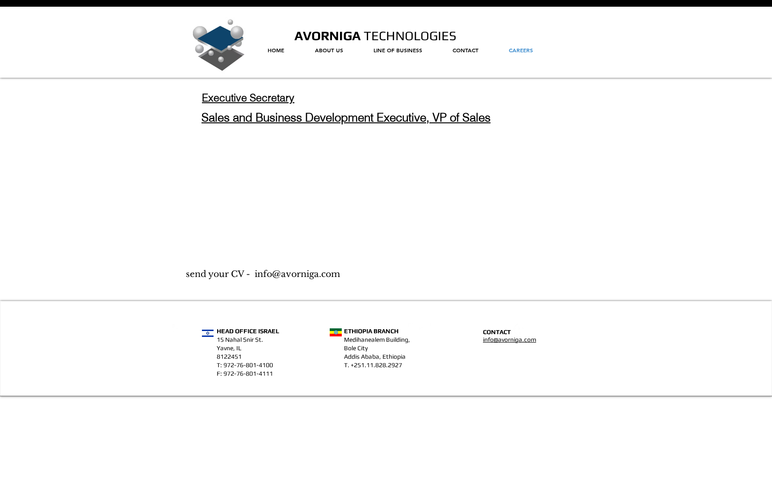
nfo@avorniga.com (510, 339)
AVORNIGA (327, 35)
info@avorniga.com (297, 274)
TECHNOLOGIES (409, 35)
